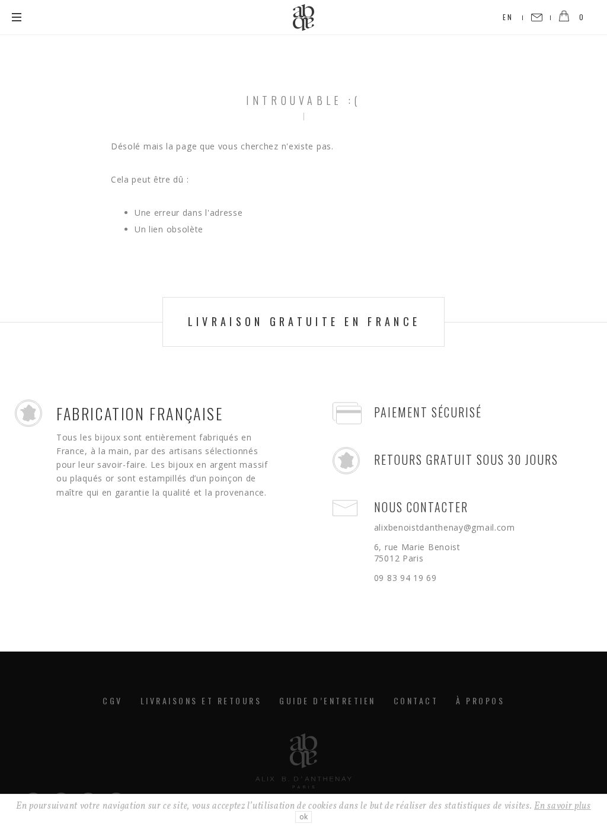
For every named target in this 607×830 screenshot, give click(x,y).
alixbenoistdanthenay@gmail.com (444, 527)
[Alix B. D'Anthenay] (303, 17)
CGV (113, 700)
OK (303, 817)
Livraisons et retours (201, 700)
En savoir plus (562, 806)
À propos (480, 700)
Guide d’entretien (327, 700)
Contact (416, 700)
